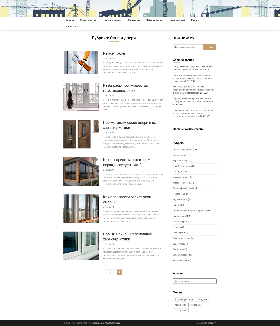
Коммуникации (180, 177)
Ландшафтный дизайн (183, 188)
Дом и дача (178, 172)
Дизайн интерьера (182, 166)
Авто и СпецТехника (182, 149)
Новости (177, 205)
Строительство (88, 20)
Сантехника (134, 20)
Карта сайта (72, 26)
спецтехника (181, 310)
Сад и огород (179, 244)
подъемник (180, 305)
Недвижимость (177, 20)
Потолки (177, 227)
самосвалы (195, 305)
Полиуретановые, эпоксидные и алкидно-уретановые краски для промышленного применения (193, 78)
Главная (70, 20)
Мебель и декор (154, 20)
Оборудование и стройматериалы (189, 210)
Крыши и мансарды (182, 183)
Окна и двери (179, 216)
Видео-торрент (180, 155)
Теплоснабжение (181, 260)
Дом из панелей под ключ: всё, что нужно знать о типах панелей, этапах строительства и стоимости (193, 113)
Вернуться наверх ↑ (207, 323)
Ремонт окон (114, 53)
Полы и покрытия (181, 221)
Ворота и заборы (181, 160)
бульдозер (203, 299)
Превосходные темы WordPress (105, 323)
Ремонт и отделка (111, 20)
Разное (195, 20)
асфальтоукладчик (184, 299)
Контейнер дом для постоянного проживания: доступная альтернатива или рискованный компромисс (193, 90)
